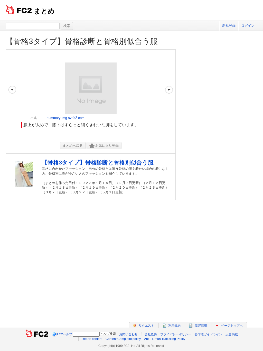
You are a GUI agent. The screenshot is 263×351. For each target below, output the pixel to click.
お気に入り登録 (107, 145)
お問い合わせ (128, 334)
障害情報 (201, 325)
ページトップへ (232, 325)
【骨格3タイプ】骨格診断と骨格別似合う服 (82, 41)
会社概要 (151, 334)
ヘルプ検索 (108, 333)
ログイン (248, 25)
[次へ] (169, 94)
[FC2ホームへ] (37, 334)
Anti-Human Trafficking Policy (164, 339)
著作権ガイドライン (208, 334)
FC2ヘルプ (64, 334)
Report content (92, 339)
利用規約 (174, 325)
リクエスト (146, 325)
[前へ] (12, 94)
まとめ (44, 11)
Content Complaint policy (123, 339)
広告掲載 (232, 334)
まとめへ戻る (73, 145)
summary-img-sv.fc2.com (65, 118)
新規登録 (229, 25)
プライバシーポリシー (175, 334)
